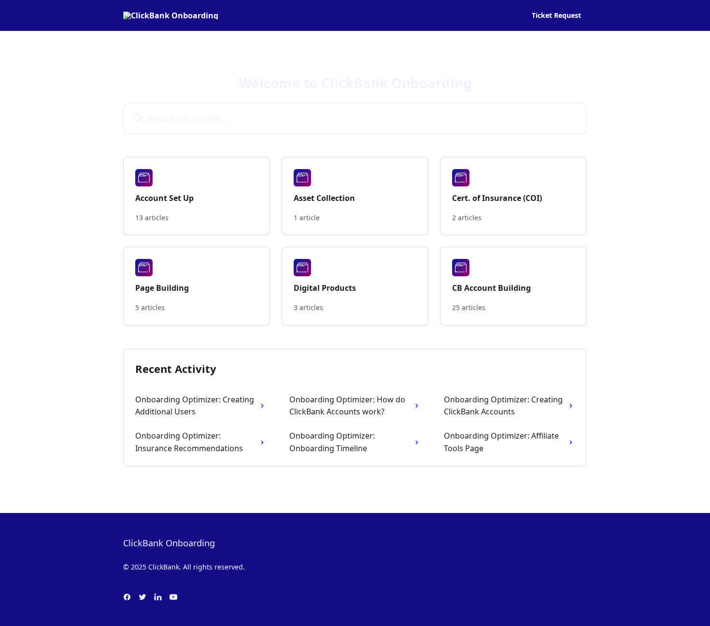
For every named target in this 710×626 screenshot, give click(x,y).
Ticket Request (556, 15)
